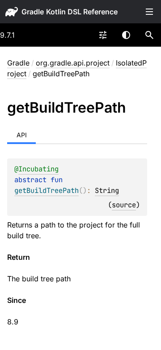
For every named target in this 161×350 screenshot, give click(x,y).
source (124, 205)
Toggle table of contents (149, 11)
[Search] (149, 35)
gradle (32, 11)
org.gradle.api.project (73, 62)
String (107, 190)
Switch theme (126, 35)
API (22, 135)
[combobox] (102, 35)
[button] (149, 35)
